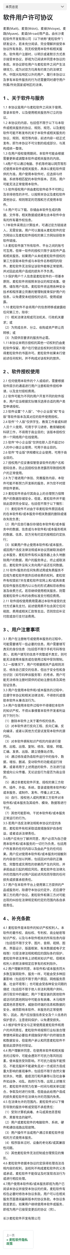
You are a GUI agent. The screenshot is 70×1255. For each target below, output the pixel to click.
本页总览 (12, 7)
